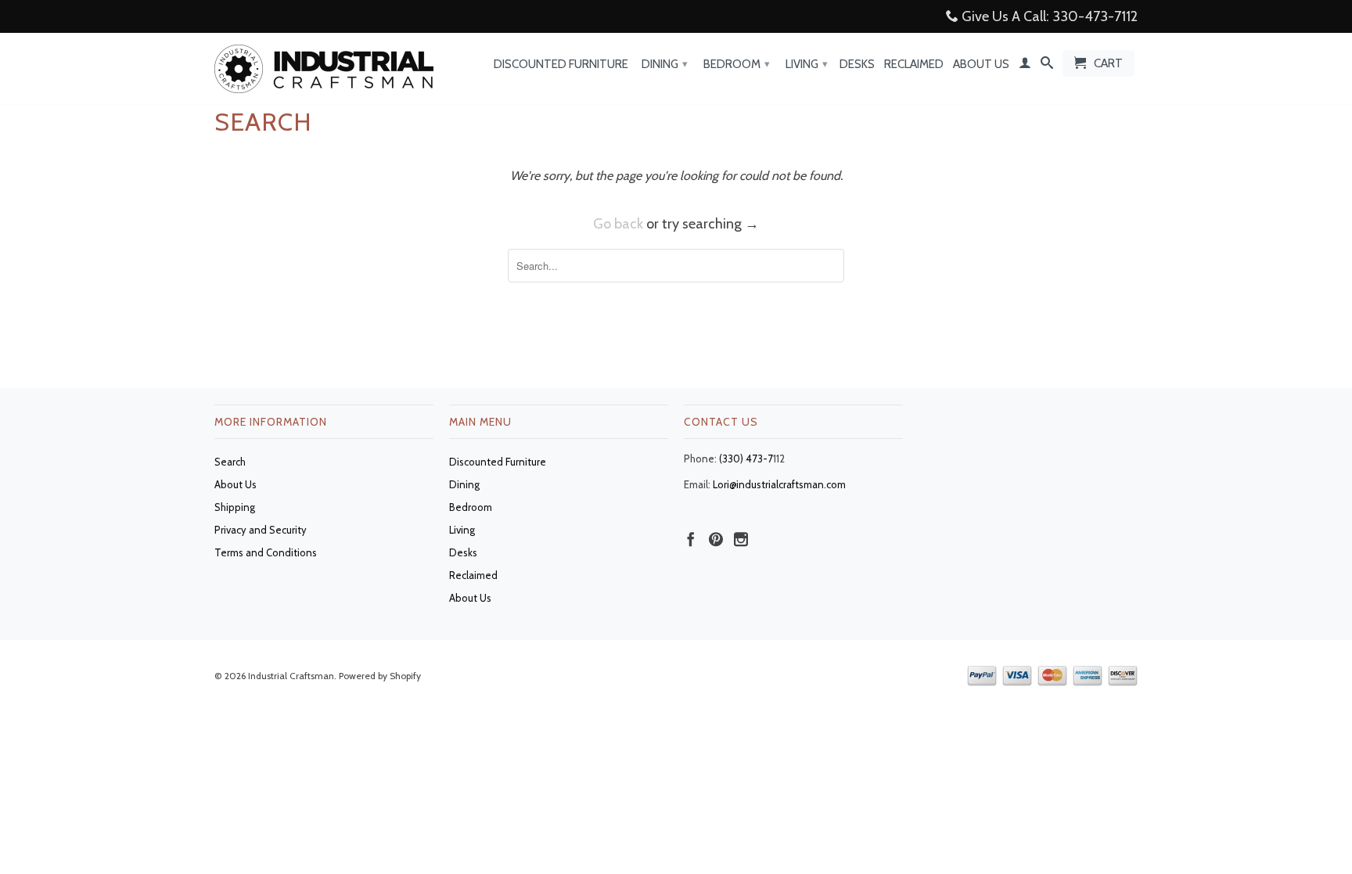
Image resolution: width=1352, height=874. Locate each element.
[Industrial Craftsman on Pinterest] (716, 539)
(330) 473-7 (746, 458)
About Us (981, 64)
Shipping (234, 507)
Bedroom (736, 64)
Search (230, 461)
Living (807, 64)
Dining (665, 64)
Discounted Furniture (561, 64)
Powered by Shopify (380, 676)
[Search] (1047, 65)
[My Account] (1025, 65)
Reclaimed (914, 64)
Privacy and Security (260, 529)
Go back (618, 223)
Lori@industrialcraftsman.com (779, 484)
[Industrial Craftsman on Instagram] (741, 539)
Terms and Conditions (265, 552)
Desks (857, 64)
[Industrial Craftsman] (323, 69)
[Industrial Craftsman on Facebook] (691, 539)
